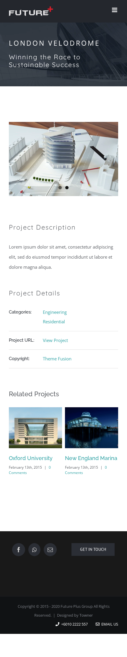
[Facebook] (18, 549)
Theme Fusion (57, 359)
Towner (86, 615)
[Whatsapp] (34, 549)
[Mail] (50, 549)
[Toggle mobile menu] (115, 10)
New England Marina (91, 458)
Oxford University (31, 458)
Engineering (55, 312)
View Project (55, 340)
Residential (54, 321)
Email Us (109, 624)
